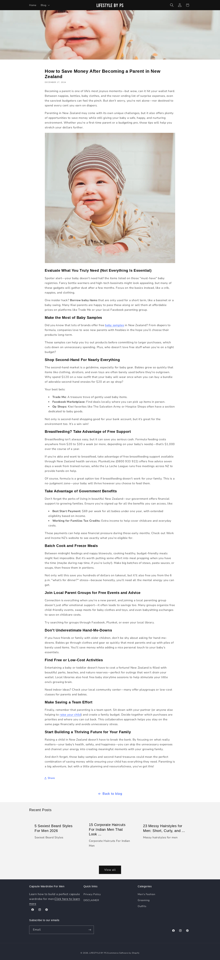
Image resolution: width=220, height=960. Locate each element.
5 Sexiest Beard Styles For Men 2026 (53, 828)
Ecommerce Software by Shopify (123, 953)
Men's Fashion (146, 894)
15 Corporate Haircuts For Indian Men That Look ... (107, 829)
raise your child (70, 715)
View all (110, 870)
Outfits (142, 906)
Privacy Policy (92, 894)
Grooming (144, 900)
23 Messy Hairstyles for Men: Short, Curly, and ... (164, 828)
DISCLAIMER (91, 900)
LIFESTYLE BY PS (98, 953)
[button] (44, 5)
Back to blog (112, 793)
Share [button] (51, 778)
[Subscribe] (90, 930)
